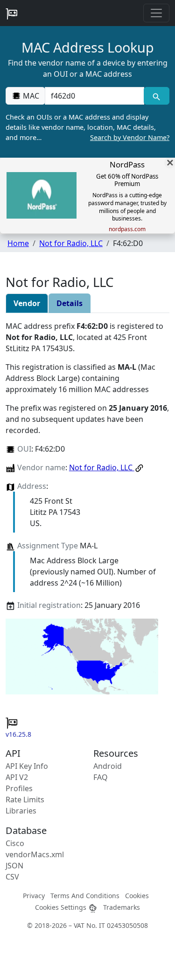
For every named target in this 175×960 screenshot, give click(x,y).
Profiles (19, 788)
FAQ (100, 777)
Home (18, 243)
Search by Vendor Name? (129, 137)
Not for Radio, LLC (71, 243)
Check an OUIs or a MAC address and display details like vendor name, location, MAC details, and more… (87, 127)
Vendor (27, 303)
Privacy (34, 895)
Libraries (21, 811)
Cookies (137, 895)
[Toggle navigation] (156, 13)
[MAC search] (156, 96)
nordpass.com (127, 229)
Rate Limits (25, 799)
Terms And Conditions (84, 895)
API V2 (17, 777)
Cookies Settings (61, 907)
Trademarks (121, 907)
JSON (14, 865)
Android (107, 766)
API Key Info (27, 766)
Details (69, 303)
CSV (12, 877)
